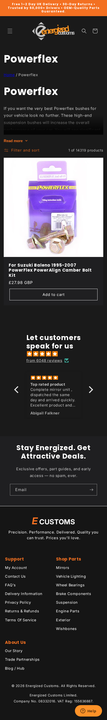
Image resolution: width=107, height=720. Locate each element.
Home (9, 74)
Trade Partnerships (22, 659)
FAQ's (10, 585)
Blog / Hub (15, 668)
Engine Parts (67, 611)
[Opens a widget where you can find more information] (88, 711)
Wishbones (66, 628)
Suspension (67, 602)
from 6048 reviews (44, 360)
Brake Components (73, 594)
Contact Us (15, 576)
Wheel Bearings (70, 585)
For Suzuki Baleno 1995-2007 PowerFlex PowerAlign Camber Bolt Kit (50, 270)
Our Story (13, 651)
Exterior (63, 620)
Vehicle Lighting (71, 576)
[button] (9, 31)
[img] (56, 353)
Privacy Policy (18, 602)
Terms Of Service (20, 620)
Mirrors (62, 567)
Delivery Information (24, 594)
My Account (16, 567)
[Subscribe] (91, 490)
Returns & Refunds (22, 611)
